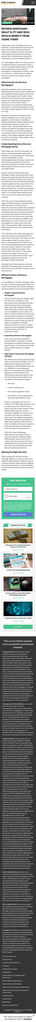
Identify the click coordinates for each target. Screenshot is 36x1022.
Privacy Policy (7, 959)
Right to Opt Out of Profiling (11, 984)
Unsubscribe (6, 972)
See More (18, 627)
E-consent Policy (14, 505)
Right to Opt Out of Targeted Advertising (16, 987)
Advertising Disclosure (10, 1005)
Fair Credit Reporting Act (21, 506)
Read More (28, 1019)
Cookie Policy (7, 999)
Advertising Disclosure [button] (8, 506)
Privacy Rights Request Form (12, 981)
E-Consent (5, 966)
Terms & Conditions (11, 507)
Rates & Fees (6, 1002)
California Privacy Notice (25, 507)
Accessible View (7, 996)
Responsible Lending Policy (25, 505)
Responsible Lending (9, 969)
